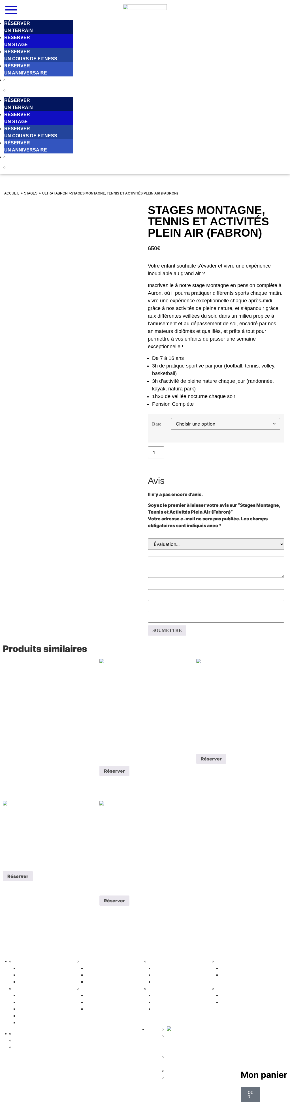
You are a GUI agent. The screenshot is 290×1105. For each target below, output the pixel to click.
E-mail (216, 607)
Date (156, 424)
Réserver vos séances (176, 1002)
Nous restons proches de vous (202, 1036)
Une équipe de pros (39, 975)
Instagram (192, 1042)
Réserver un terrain (106, 996)
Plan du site (180, 1077)
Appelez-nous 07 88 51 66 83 (182, 1060)
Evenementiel (232, 961)
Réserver (180, 451)
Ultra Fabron (55, 193)
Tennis (89, 961)
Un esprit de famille (39, 969)
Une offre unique (37, 982)
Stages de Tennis (105, 975)
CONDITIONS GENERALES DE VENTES (192, 1097)
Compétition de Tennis (109, 982)
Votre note (216, 535)
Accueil (11, 193)
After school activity (39, 1016)
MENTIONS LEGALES (144, 1097)
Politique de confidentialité (199, 1070)
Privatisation (236, 969)
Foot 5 (89, 988)
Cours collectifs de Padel (178, 975)
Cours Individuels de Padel (180, 969)
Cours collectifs (171, 996)
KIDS (19, 988)
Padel (155, 961)
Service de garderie (174, 1009)
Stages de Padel (172, 982)
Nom (216, 586)
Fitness (157, 988)
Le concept (27, 961)
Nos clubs (234, 996)
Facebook (178, 1042)
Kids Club (31, 1002)
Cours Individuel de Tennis (112, 969)
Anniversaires (34, 1023)
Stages (30, 193)
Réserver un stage (35, 1040)
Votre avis (216, 553)
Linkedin (206, 1042)
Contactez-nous (239, 1002)
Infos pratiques (235, 988)
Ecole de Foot (34, 1009)
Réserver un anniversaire (43, 1047)
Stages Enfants (35, 996)
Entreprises (235, 975)
